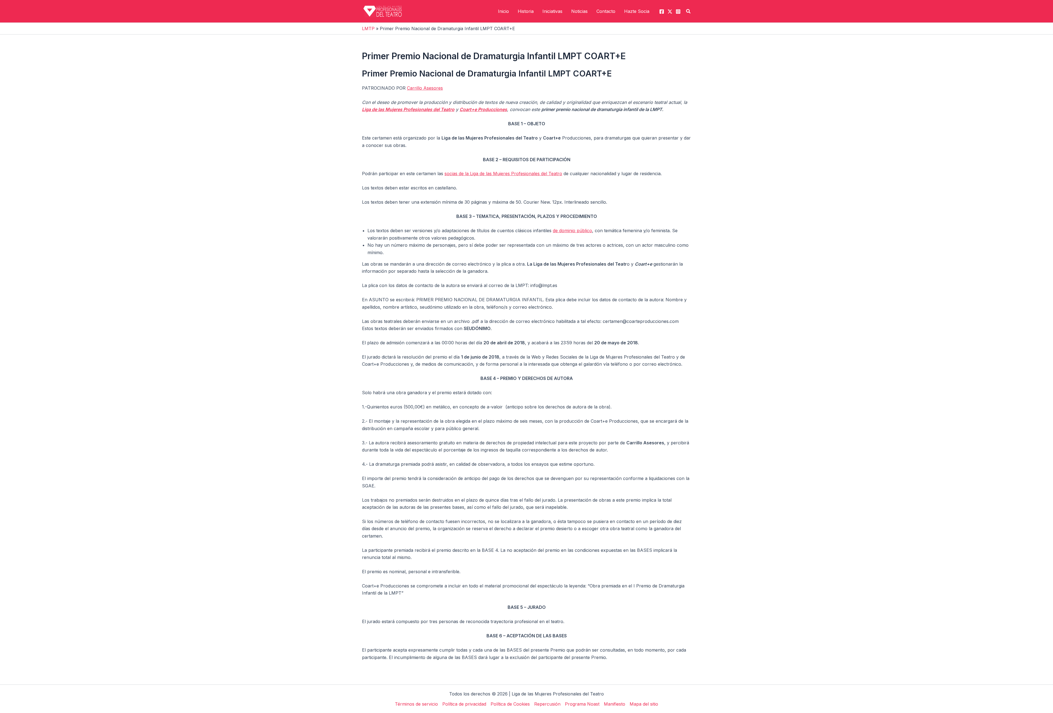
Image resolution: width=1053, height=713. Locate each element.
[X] (669, 11)
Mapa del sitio (644, 704)
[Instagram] (678, 11)
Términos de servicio (416, 704)
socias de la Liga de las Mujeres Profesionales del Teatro (503, 173)
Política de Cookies (510, 704)
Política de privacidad (464, 704)
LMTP (368, 28)
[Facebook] (661, 11)
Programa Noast (582, 704)
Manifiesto (614, 704)
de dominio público (572, 230)
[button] (688, 11)
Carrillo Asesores (425, 88)
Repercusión (547, 704)
